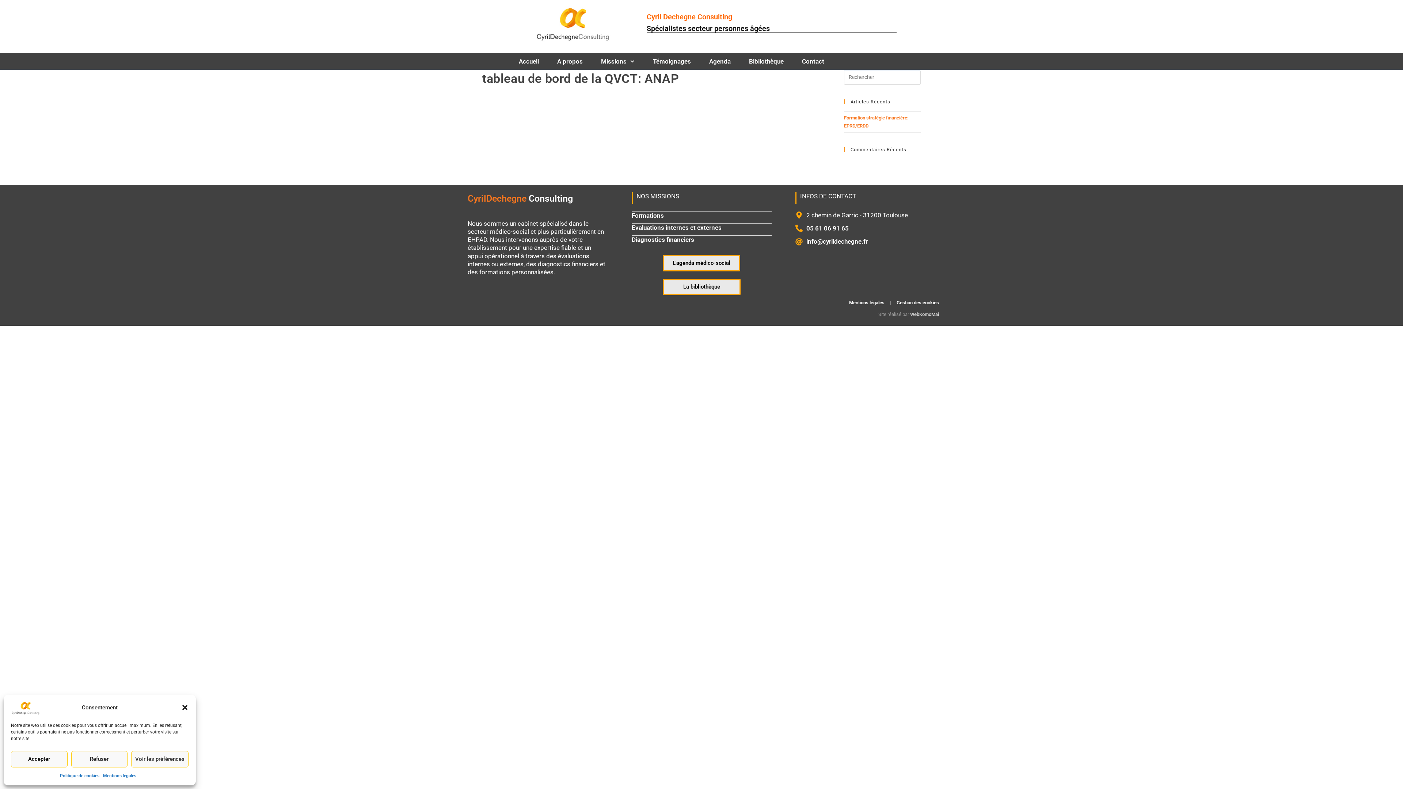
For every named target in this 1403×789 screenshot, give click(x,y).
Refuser (99, 759)
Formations (648, 215)
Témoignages (672, 61)
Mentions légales (119, 775)
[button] (185, 707)
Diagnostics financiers (663, 239)
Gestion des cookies (918, 302)
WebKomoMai (924, 314)
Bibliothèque (766, 61)
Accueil (529, 61)
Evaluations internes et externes (677, 227)
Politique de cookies (79, 775)
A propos (570, 61)
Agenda (720, 61)
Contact (813, 61)
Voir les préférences (160, 759)
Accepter (39, 759)
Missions (614, 61)
